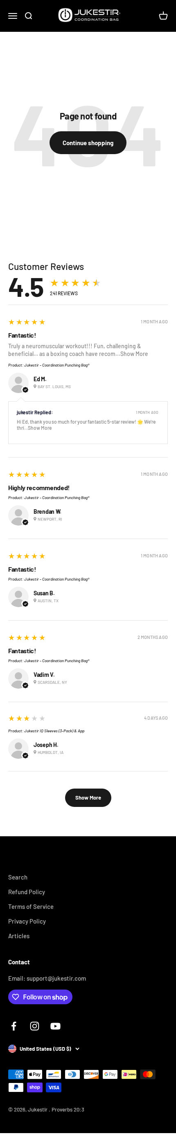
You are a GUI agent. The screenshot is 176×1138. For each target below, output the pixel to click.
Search (17, 877)
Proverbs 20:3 (68, 1109)
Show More (134, 353)
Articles (18, 935)
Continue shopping (88, 142)
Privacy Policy (27, 921)
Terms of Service (31, 906)
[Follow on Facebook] (13, 1026)
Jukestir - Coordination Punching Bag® (56, 364)
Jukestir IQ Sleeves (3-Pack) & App (54, 730)
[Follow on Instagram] (34, 1026)
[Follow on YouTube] (55, 1026)
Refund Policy (26, 891)
